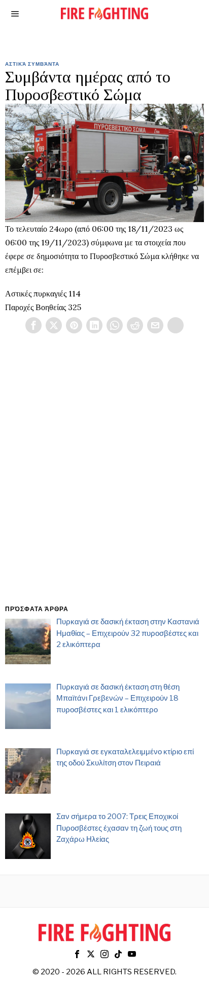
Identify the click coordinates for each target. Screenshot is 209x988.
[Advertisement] (104, 481)
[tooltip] (33, 325)
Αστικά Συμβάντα (32, 64)
